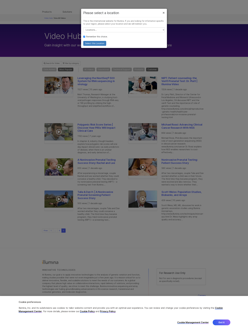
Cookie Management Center (193, 322)
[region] (124, 313)
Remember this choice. (97, 36)
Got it (221, 322)
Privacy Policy (108, 311)
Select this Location (94, 43)
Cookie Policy (87, 311)
